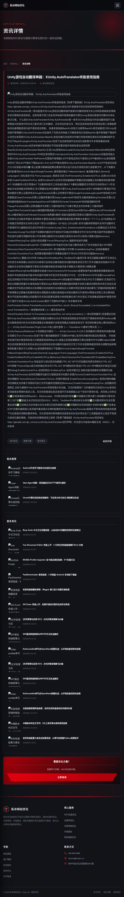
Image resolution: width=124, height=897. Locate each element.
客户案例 (7, 859)
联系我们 (117, 892)
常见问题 (107, 892)
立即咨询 (62, 777)
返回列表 (107, 441)
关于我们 (97, 892)
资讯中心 (14, 63)
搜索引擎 (27, 441)
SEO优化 (14, 441)
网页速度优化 (70, 837)
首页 (5, 63)
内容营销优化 (70, 825)
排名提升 (41, 441)
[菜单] (117, 5)
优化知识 (7, 865)
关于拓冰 (7, 876)
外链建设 (68, 831)
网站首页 (7, 853)
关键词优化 (69, 820)
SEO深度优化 (70, 814)
